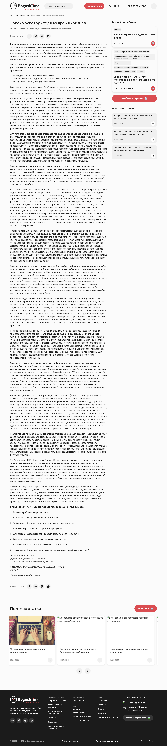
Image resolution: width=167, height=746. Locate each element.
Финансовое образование (124, 71)
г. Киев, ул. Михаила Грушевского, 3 (137, 708)
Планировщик (79, 700)
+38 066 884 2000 (136, 697)
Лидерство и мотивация (60, 29)
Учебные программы (57, 6)
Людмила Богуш (32, 29)
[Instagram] (25, 720)
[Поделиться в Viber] (41, 36)
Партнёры (102, 705)
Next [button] (88, 671)
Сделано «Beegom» (148, 741)
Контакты (102, 713)
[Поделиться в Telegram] (35, 36)
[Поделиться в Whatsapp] (48, 36)
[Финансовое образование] (153, 88)
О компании (103, 700)
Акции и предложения (79, 711)
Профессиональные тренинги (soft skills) (131, 67)
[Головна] (12, 15)
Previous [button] (79, 671)
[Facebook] (19, 720)
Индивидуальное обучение (56, 727)
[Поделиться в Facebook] (29, 36)
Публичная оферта (70, 741)
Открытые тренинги (122, 63)
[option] (34, 640)
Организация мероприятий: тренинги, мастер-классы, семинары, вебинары (133, 57)
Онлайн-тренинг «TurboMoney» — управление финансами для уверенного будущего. (134, 79)
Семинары (52, 722)
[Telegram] (12, 720)
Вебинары (52, 718)
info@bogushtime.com (138, 702)
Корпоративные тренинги (55, 706)
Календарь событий (82, 716)
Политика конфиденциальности (109, 741)
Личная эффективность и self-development (131, 52)
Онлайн (117, 29)
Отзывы (101, 709)
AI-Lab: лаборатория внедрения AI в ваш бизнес (134, 36)
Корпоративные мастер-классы (55, 712)
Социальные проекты (108, 717)
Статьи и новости (22, 15)
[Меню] (154, 6)
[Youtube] (31, 720)
